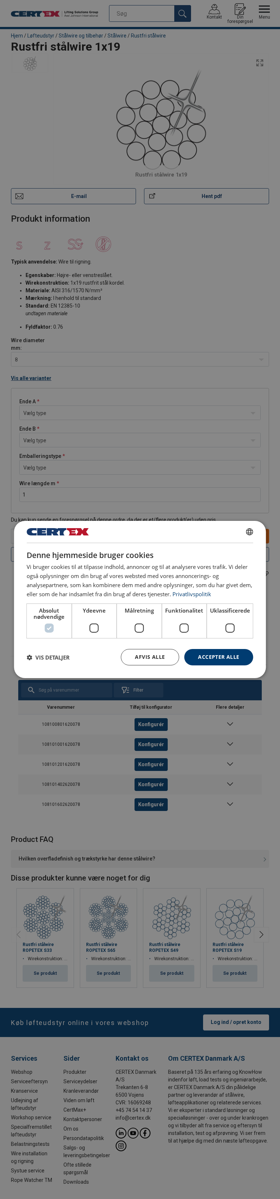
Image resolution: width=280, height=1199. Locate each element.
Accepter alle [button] (218, 656)
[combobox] (249, 531)
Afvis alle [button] (150, 656)
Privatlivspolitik (191, 594)
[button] (48, 657)
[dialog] (140, 599)
